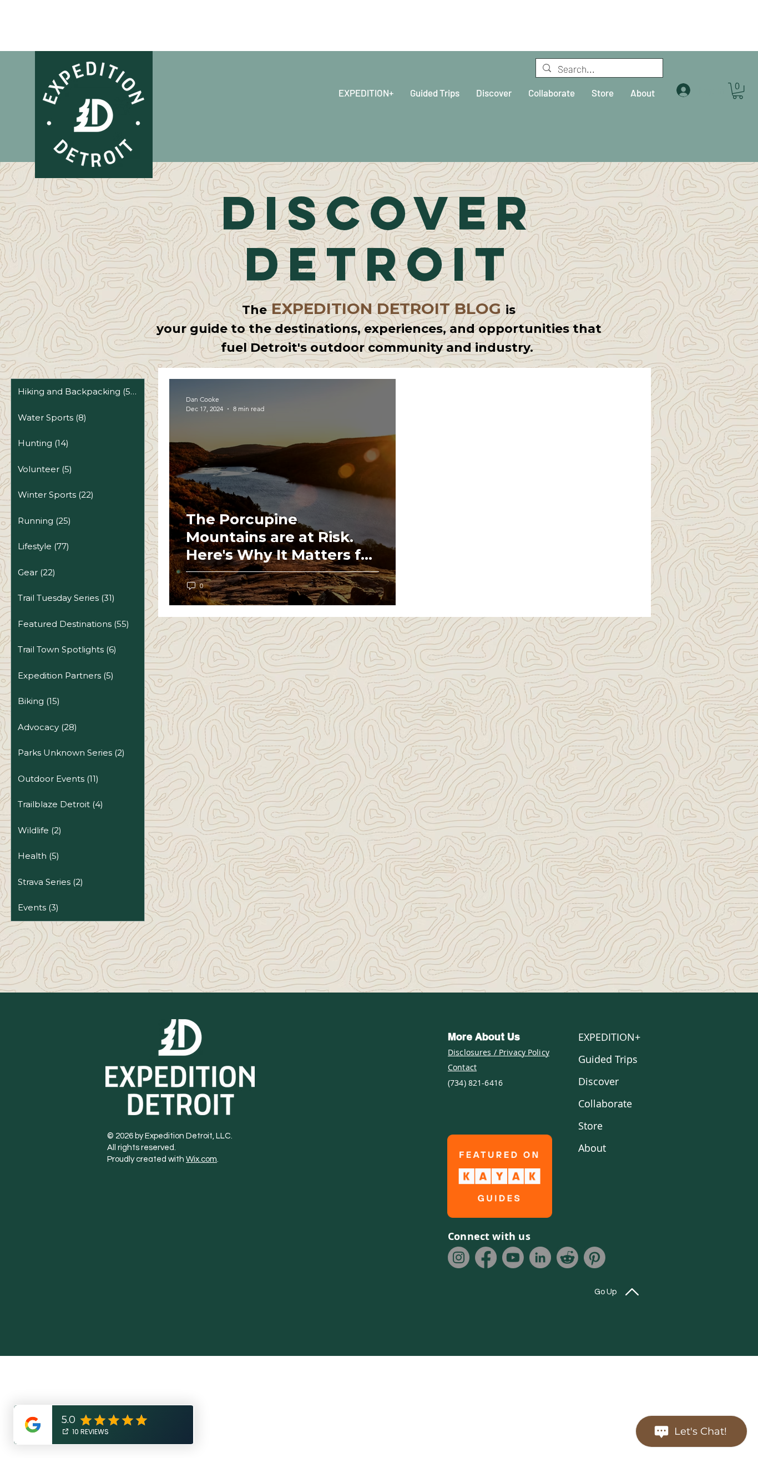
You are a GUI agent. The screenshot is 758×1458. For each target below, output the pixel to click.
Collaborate (605, 1103)
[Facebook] (486, 1257)
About (592, 1148)
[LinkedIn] (540, 1257)
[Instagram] (458, 1257)
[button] (737, 91)
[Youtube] (513, 1257)
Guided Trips (608, 1059)
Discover (598, 1081)
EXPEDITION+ (608, 1037)
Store (590, 1125)
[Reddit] (567, 1257)
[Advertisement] (97, 25)
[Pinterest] (594, 1257)
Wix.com (201, 1159)
